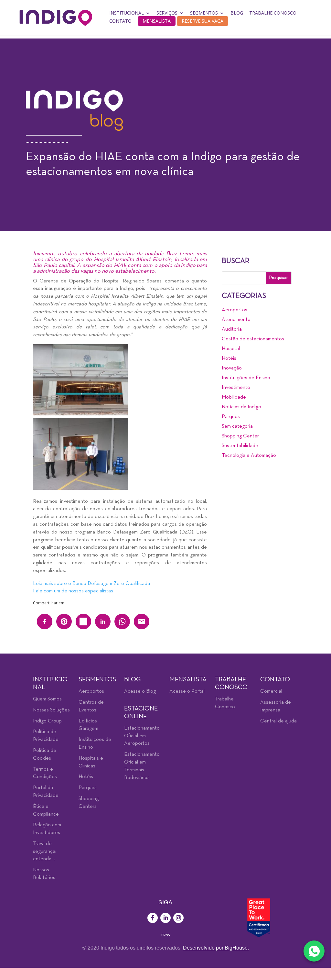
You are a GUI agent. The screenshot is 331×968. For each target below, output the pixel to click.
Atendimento (236, 319)
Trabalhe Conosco (272, 13)
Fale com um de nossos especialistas (73, 591)
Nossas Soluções (51, 710)
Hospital (231, 348)
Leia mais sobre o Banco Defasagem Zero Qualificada (91, 583)
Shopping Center (240, 436)
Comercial (271, 691)
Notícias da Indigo (241, 407)
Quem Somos (47, 699)
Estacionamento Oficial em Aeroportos (142, 736)
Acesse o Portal (187, 691)
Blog (236, 13)
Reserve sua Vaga (202, 21)
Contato (120, 21)
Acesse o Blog (140, 691)
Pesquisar (278, 278)
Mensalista (157, 21)
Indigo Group (47, 721)
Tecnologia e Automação (249, 455)
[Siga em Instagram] (178, 918)
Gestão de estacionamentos (253, 339)
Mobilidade (234, 397)
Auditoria (232, 329)
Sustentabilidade (240, 446)
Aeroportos (234, 310)
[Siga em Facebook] (152, 918)
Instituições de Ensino (246, 378)
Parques (231, 416)
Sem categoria (237, 426)
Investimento (236, 387)
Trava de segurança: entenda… (44, 852)
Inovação (232, 368)
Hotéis (229, 358)
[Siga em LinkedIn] (165, 918)
